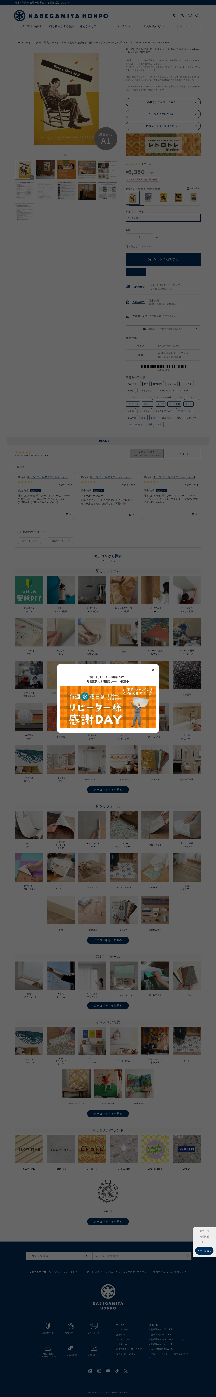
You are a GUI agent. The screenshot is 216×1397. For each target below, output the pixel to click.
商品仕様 (204, 1231)
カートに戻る (204, 1250)
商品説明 (204, 1236)
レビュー (204, 1242)
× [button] (153, 669)
